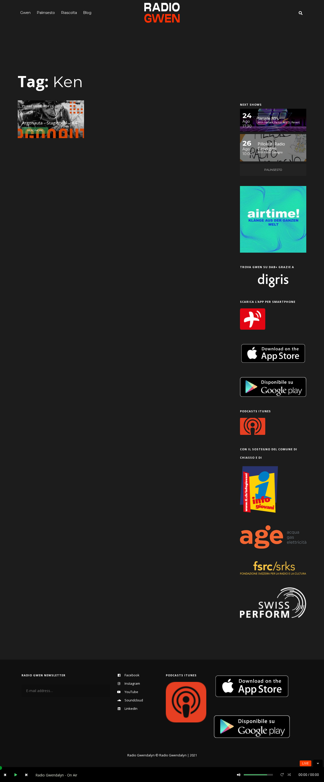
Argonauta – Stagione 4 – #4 (49, 123)
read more (35, 130)
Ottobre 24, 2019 (49, 106)
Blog (87, 12)
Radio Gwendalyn (141, 755)
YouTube (131, 692)
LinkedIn (131, 708)
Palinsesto (46, 12)
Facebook (132, 675)
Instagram (132, 683)
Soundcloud (134, 700)
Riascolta (69, 12)
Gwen (25, 12)
